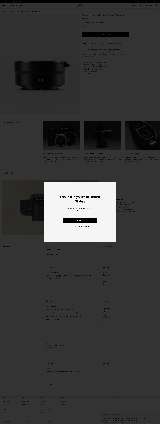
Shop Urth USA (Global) (80, 220)
